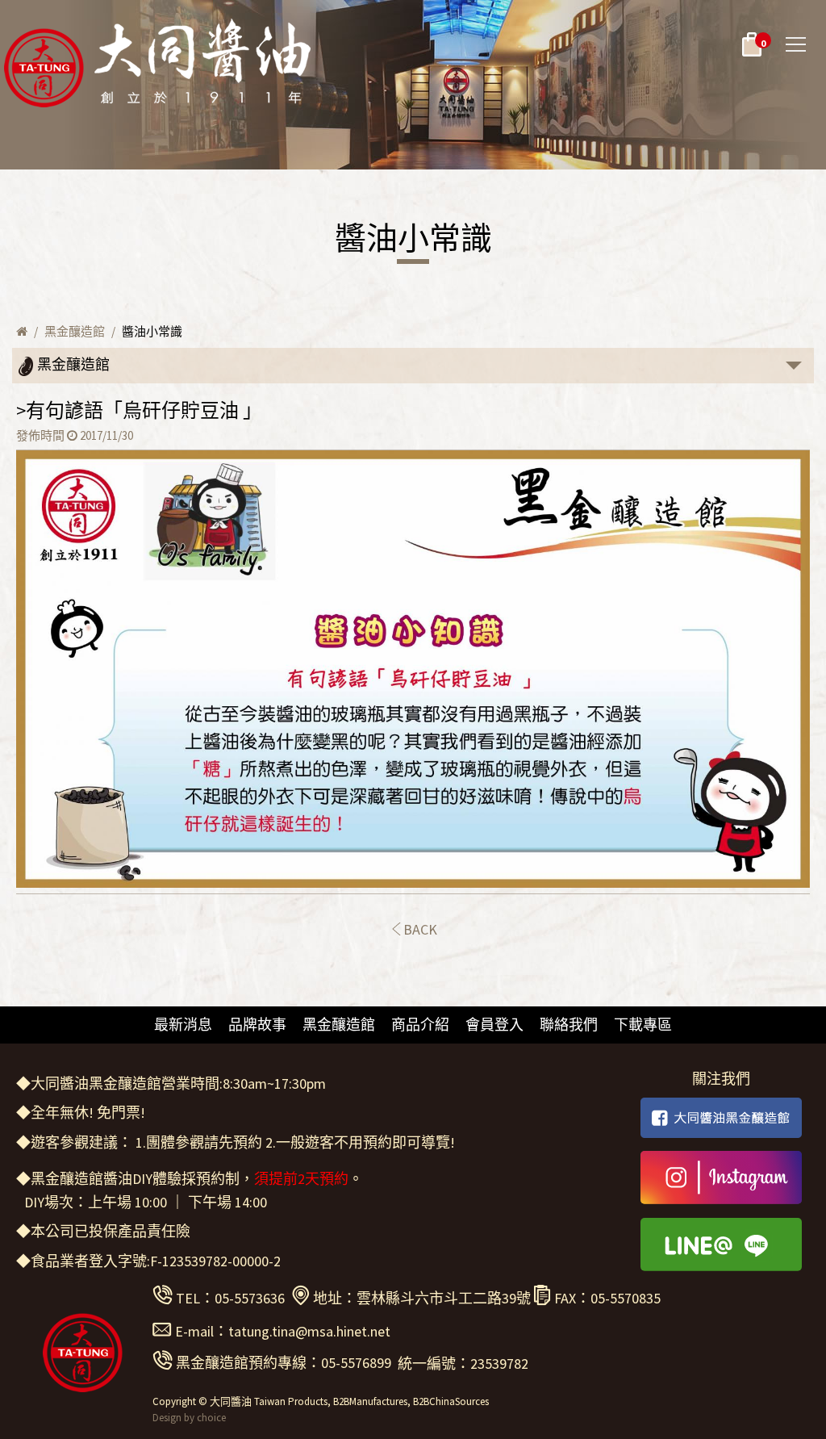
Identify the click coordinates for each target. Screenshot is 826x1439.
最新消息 (183, 1024)
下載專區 (643, 1024)
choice (211, 1417)
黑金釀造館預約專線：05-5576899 (283, 1362)
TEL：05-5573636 (230, 1298)
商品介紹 (420, 1024)
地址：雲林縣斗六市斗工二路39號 (422, 1298)
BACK (420, 929)
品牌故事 (257, 1024)
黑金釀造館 (74, 331)
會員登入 (494, 1024)
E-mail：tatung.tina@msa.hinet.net (282, 1331)
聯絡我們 (569, 1024)
